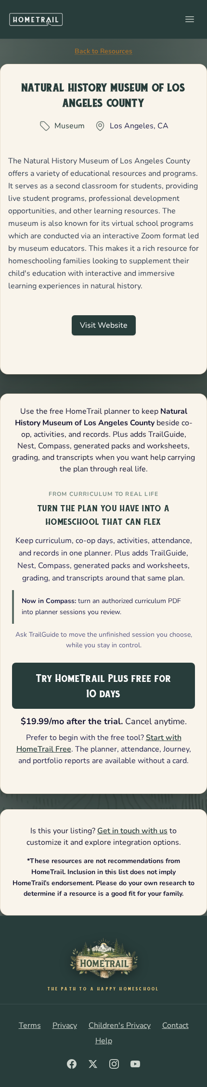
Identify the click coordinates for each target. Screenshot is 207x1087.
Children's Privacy (120, 1025)
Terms (30, 1025)
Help (103, 1041)
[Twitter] (93, 1064)
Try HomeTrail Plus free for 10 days (103, 686)
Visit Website (104, 325)
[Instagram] (114, 1064)
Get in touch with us (132, 831)
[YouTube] (135, 1064)
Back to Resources (103, 51)
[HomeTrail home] (36, 19)
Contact (175, 1025)
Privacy (64, 1025)
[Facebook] (71, 1064)
